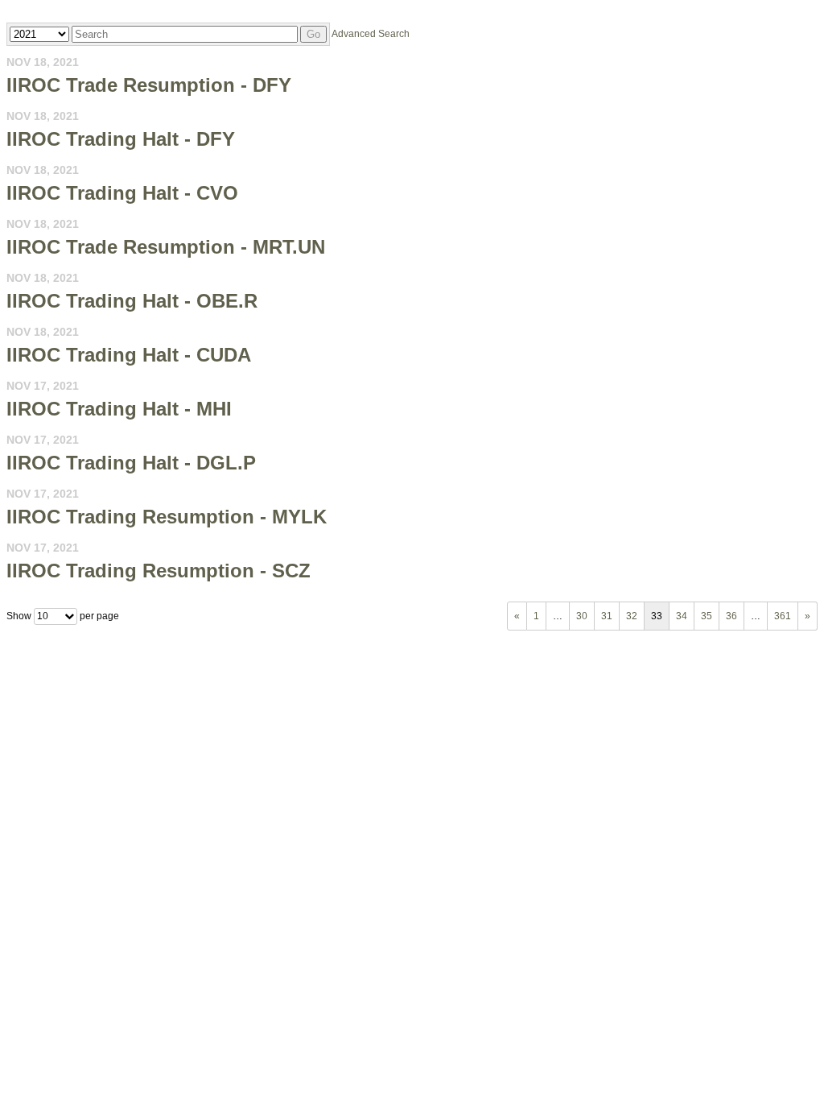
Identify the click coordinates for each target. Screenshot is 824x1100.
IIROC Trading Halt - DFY (120, 139)
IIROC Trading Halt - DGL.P (131, 462)
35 (706, 616)
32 (631, 616)
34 (681, 616)
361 (782, 616)
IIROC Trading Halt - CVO (122, 193)
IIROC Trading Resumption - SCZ (158, 570)
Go (313, 34)
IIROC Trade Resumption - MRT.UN (165, 247)
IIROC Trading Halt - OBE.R (132, 301)
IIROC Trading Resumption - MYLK (166, 516)
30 (581, 616)
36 (731, 616)
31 (606, 616)
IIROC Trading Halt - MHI (119, 409)
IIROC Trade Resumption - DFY (148, 85)
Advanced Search (371, 33)
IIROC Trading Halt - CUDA (128, 355)
